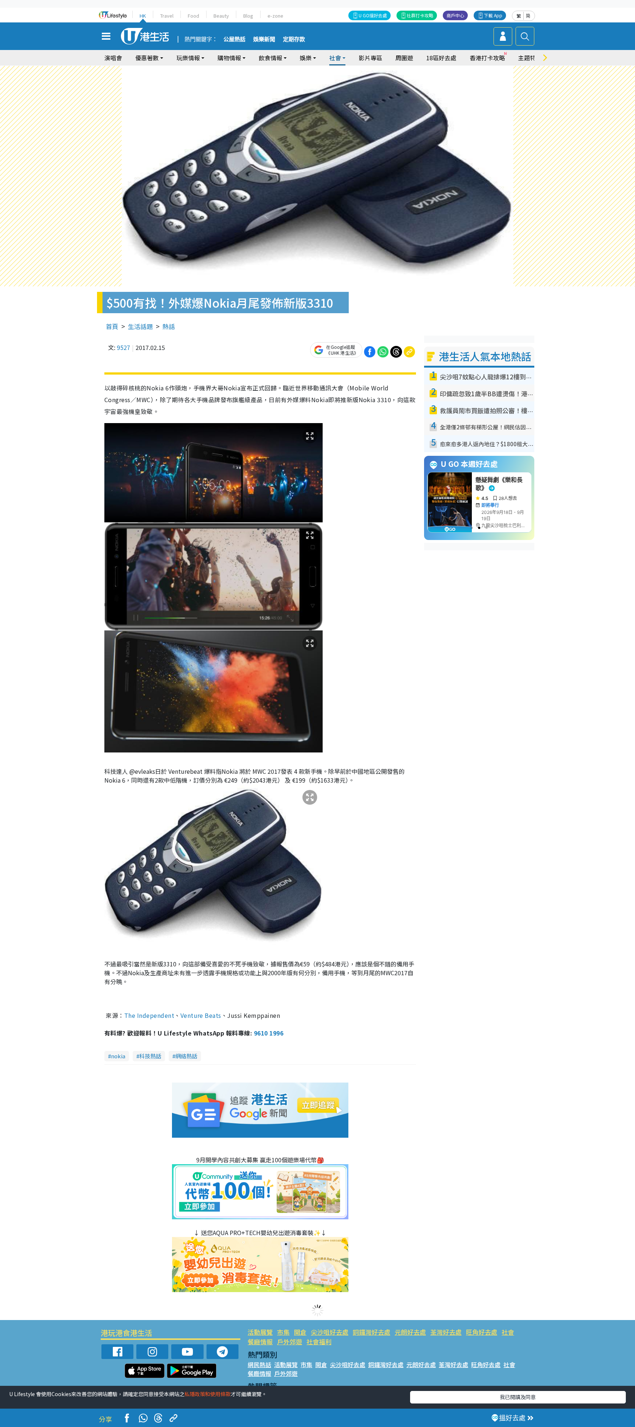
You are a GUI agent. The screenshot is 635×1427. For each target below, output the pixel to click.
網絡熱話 (186, 1056)
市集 (283, 1332)
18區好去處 (441, 57)
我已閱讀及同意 (518, 1397)
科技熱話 (150, 1056)
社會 (508, 1332)
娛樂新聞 (264, 39)
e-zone (275, 15)
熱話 (168, 326)
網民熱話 (259, 1364)
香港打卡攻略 (487, 57)
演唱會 (113, 57)
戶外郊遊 (289, 1341)
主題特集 (530, 57)
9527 (123, 347)
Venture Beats (200, 1015)
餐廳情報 (260, 1341)
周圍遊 (404, 57)
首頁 (112, 326)
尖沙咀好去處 (329, 1332)
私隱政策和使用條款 (207, 1394)
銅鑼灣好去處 (371, 1332)
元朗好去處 (410, 1332)
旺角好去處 (481, 1332)
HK (143, 15)
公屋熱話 (234, 39)
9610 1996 (268, 1033)
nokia (118, 1056)
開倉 (300, 1332)
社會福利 (318, 1341)
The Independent (149, 1015)
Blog (248, 15)
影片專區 (370, 57)
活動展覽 (260, 1332)
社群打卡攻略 (420, 15)
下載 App (493, 15)
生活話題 (140, 326)
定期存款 (294, 39)
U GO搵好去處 (373, 15)
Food (193, 15)
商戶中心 (455, 15)
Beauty (221, 15)
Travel (166, 15)
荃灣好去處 (446, 1332)
